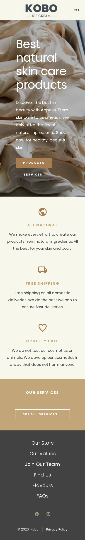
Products (34, 163)
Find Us (42, 475)
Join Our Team (42, 464)
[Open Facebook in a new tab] (36, 514)
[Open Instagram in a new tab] (48, 514)
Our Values (42, 453)
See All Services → (42, 414)
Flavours (42, 485)
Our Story (43, 443)
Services (33, 174)
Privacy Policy (57, 529)
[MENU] (77, 10)
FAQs (42, 496)
